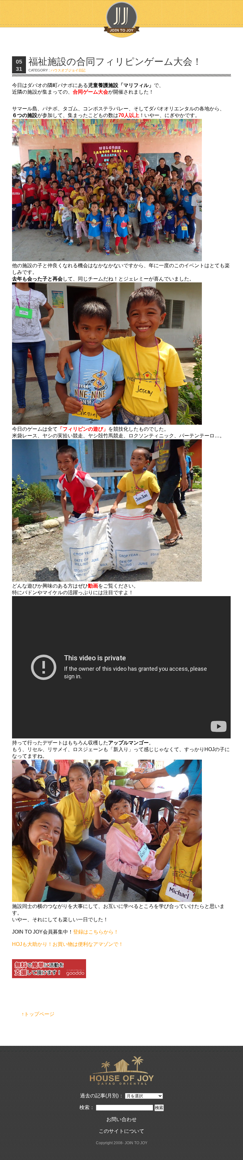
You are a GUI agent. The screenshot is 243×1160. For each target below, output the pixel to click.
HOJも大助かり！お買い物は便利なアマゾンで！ (67, 944)
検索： (87, 1107)
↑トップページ (38, 1014)
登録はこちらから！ (96, 932)
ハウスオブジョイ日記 (68, 70)
